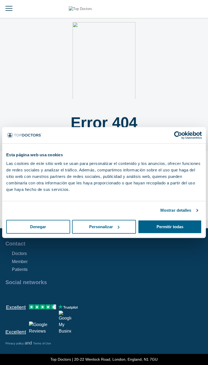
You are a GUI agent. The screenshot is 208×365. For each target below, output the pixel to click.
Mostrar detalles (175, 210)
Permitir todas (170, 226)
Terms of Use (42, 343)
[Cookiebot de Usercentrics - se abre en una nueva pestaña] (178, 135)
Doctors (19, 253)
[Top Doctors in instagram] (19, 294)
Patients (20, 269)
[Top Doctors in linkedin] (28, 294)
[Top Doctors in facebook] (9, 294)
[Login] (198, 9)
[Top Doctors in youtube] (48, 294)
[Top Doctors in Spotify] (68, 294)
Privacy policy (15, 343)
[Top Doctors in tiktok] (58, 294)
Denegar (38, 226)
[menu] (9, 9)
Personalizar (101, 226)
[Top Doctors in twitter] (38, 294)
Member (20, 261)
